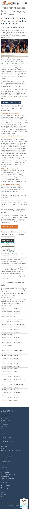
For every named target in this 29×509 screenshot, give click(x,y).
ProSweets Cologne (18, 319)
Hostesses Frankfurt (5, 459)
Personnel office (4, 416)
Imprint (2, 433)
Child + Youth (17, 376)
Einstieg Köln (16, 314)
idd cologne (16, 389)
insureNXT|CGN (17, 358)
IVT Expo (16, 363)
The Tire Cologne (17, 361)
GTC (2, 431)
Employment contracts (6, 437)
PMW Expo (16, 397)
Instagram (4, 494)
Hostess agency (4, 414)
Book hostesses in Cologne (12, 102)
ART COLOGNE (17, 392)
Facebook (4, 492)
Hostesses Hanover (5, 461)
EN (23, 507)
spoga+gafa (16, 366)
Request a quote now (10, 226)
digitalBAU (16, 340)
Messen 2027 (4, 448)
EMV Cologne (17, 342)
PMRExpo (16, 400)
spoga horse (16, 321)
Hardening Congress (18, 384)
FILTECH (16, 368)
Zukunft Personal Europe (19, 379)
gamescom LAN (17, 332)
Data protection (4, 426)
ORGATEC (16, 387)
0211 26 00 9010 (6, 485)
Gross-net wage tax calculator (7, 478)
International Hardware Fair (20, 327)
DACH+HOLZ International (20, 324)
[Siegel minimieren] (27, 499)
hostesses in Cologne (19, 293)
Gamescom (16, 371)
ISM (15, 316)
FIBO (15, 348)
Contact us (3, 428)
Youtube (4, 496)
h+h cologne (16, 334)
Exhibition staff (4, 418)
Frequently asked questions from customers (11, 450)
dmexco (15, 382)
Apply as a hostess (5, 476)
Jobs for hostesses (5, 472)
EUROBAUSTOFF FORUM (19, 395)
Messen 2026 (4, 446)
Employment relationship (6, 470)
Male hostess (4, 422)
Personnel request (5, 444)
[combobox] (25, 507)
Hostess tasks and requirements (8, 474)
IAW (15, 345)
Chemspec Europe (18, 353)
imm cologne (17, 311)
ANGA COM (16, 355)
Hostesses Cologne (5, 454)
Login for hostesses (5, 424)
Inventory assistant (5, 420)
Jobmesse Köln (17, 337)
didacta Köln (16, 329)
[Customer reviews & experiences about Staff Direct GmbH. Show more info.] (7, 244)
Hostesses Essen (4, 463)
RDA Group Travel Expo (19, 350)
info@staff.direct (6, 488)
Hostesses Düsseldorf (6, 457)
